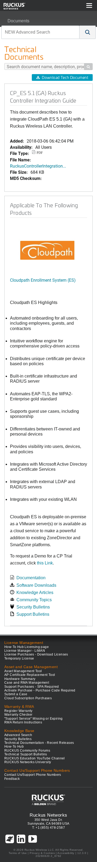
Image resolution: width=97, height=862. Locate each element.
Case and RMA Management (26, 682)
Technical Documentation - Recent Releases (39, 743)
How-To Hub (14, 746)
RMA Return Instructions (23, 722)
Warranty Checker (18, 714)
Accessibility (65, 853)
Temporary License (19, 658)
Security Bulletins (33, 607)
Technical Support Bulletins (25, 754)
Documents (18, 21)
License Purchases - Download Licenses (36, 654)
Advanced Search (18, 735)
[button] (87, 32)
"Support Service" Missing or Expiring (33, 718)
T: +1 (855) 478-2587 (48, 828)
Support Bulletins (32, 614)
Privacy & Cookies (42, 853)
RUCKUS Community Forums (27, 750)
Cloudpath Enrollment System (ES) (43, 280)
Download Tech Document (65, 77)
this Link (45, 563)
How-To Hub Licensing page (26, 647)
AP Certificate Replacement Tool (29, 675)
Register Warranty (18, 711)
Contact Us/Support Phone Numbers (32, 775)
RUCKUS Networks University (27, 762)
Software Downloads (36, 585)
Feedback (12, 779)
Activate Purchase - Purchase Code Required (39, 690)
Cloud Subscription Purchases (28, 698)
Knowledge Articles (34, 592)
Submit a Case (15, 694)
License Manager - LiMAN (24, 651)
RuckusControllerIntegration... (38, 166)
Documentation (31, 577)
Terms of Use (18, 853)
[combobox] (40, 32)
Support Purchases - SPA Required (31, 687)
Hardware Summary (19, 679)
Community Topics (34, 599)
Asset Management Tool (23, 671)
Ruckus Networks (48, 815)
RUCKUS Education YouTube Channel (34, 758)
